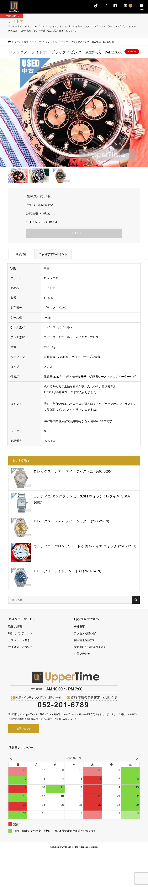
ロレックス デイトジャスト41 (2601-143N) (67, 571)
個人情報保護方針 (85, 640)
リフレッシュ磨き (19, 640)
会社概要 (79, 626)
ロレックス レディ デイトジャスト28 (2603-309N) (73, 471)
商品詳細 (21, 254)
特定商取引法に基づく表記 (90, 647)
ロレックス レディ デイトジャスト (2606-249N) (71, 521)
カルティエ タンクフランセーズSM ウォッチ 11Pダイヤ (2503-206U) (82, 499)
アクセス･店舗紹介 (85, 633)
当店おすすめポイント (53, 254)
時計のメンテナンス (20, 633)
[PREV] (12, 758)
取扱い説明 (15, 626)
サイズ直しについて (20, 647)
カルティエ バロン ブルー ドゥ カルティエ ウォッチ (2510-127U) (85, 546)
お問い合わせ (82, 653)
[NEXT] (136, 758)
